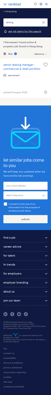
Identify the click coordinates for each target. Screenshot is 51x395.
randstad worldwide (13, 386)
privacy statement (12, 367)
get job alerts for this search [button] (24, 31)
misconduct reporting (14, 372)
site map (7, 381)
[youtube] (19, 315)
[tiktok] (26, 315)
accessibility (9, 358)
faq (5, 348)
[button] (25, 237)
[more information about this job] (45, 92)
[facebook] (12, 315)
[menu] (46, 4)
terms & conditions (13, 362)
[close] (43, 22)
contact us (8, 353)
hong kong (11, 11)
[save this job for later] (46, 65)
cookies (7, 377)
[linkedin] (5, 315)
